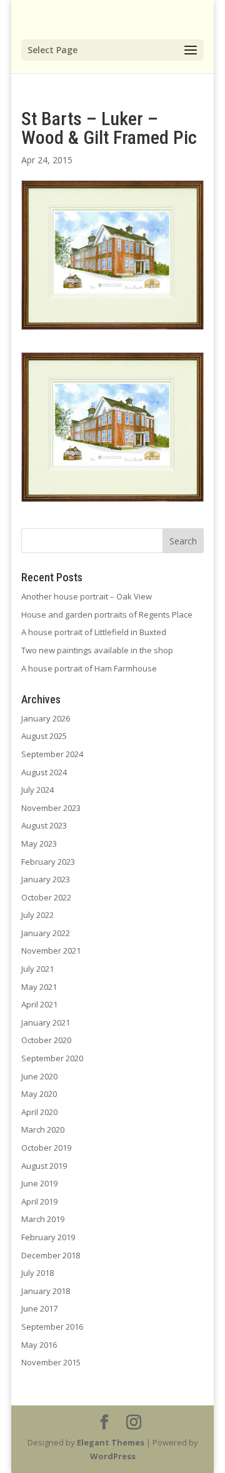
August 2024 (44, 772)
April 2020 (39, 1112)
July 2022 (37, 914)
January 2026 (45, 718)
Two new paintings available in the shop (97, 650)
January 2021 (45, 1022)
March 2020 (42, 1129)
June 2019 (39, 1183)
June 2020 (39, 1076)
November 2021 (51, 950)
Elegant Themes (110, 1442)
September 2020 (52, 1058)
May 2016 (39, 1344)
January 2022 (45, 933)
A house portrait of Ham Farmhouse (89, 668)
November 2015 (51, 1362)
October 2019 (46, 1147)
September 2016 (52, 1326)
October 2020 (46, 1040)
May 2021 (39, 986)
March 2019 (42, 1219)
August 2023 (44, 825)
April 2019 (39, 1201)
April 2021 (39, 1004)
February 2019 (48, 1237)
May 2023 (39, 843)
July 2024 (37, 789)
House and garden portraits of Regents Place (106, 614)
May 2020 (39, 1093)
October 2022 (46, 897)
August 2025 (44, 736)
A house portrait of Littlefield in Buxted (93, 632)
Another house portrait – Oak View (86, 596)
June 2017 (39, 1308)
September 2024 (52, 754)
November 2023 (51, 807)
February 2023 (48, 861)
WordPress (113, 1456)
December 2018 (50, 1255)
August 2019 (44, 1165)
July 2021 (37, 968)
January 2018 (45, 1291)
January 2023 (45, 879)
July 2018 (37, 1272)
